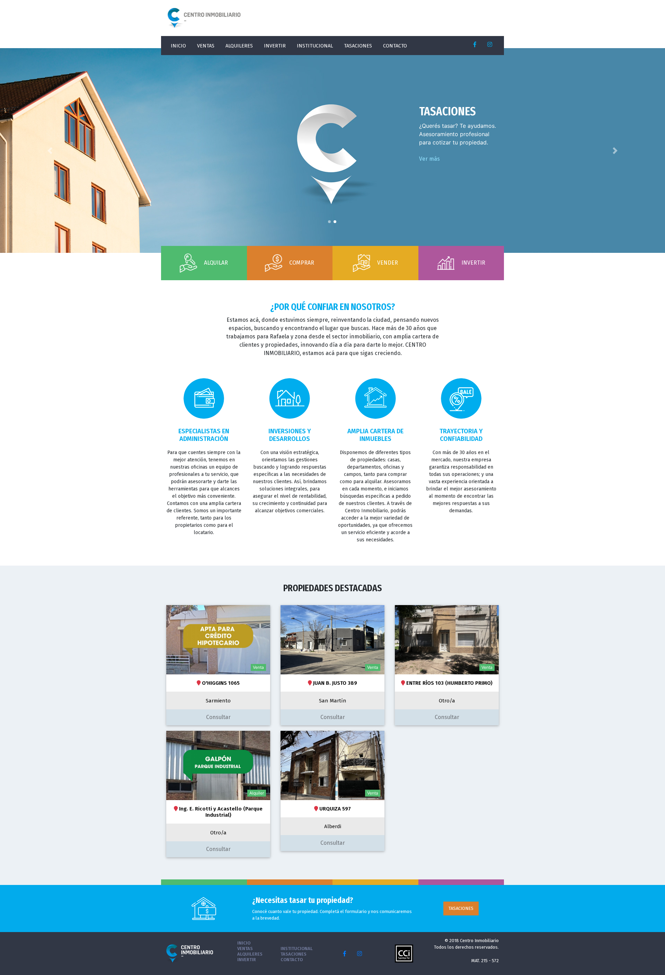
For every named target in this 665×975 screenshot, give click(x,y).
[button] (50, 150)
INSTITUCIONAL (315, 46)
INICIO (178, 46)
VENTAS (205, 46)
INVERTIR (275, 46)
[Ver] (218, 639)
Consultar (218, 717)
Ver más (429, 159)
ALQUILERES (239, 46)
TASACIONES (358, 46)
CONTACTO (395, 46)
